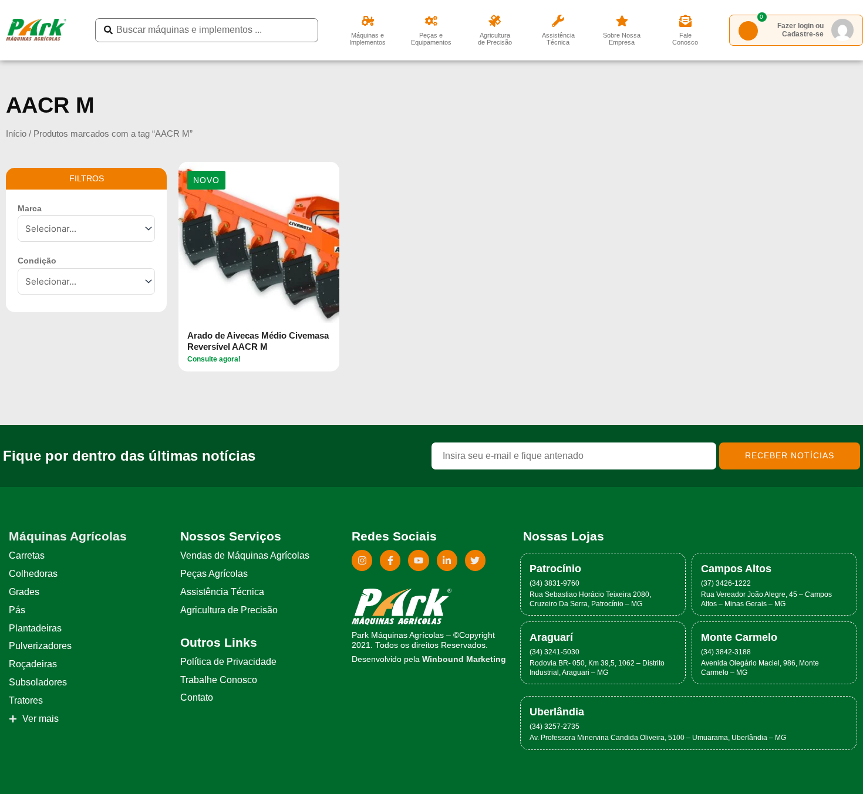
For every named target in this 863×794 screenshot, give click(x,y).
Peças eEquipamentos (431, 39)
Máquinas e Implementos (367, 39)
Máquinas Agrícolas (68, 536)
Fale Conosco (685, 39)
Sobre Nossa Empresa (621, 39)
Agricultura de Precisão (495, 39)
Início (16, 133)
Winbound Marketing (464, 659)
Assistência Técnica (558, 39)
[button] (206, 180)
